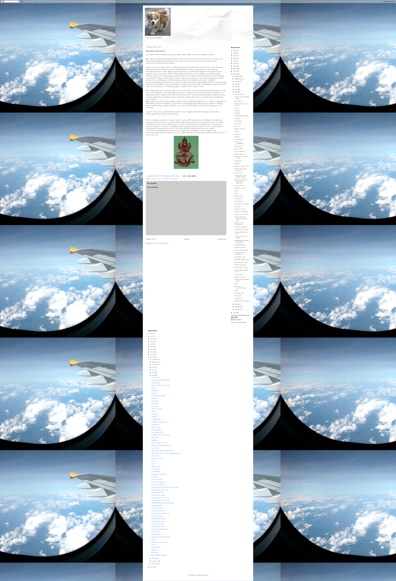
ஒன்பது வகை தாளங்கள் (241, 214)
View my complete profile (238, 322)
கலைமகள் (153, 178)
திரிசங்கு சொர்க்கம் (239, 129)
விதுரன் (236, 283)
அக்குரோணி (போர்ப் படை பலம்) (160, 497)
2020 (234, 58)
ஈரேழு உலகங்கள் (238, 196)
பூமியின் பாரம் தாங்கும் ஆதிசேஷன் (240, 169)
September (238, 79)
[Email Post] (183, 176)
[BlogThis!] (189, 176)
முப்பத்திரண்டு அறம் (240, 257)
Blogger (206, 575)
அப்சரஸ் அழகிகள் (239, 151)
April (236, 92)
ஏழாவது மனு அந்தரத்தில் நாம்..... (160, 529)
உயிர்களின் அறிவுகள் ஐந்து (241, 259)
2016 (234, 69)
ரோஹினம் (237, 113)
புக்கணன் (166, 178)
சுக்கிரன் (236, 131)
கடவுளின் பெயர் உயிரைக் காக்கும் (160, 435)
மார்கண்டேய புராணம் (240, 188)
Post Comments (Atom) (161, 243)
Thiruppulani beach (240, 245)
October (237, 76)
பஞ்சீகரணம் (237, 134)
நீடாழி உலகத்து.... (239, 274)
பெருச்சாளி (237, 118)
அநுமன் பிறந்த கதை (240, 154)
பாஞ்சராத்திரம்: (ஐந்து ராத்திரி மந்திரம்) (240, 176)
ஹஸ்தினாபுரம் (238, 298)
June (236, 86)
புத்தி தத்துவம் (238, 101)
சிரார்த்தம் (237, 136)
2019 (234, 61)
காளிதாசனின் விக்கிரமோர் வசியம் (160, 537)
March (237, 304)
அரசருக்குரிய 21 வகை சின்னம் (160, 500)
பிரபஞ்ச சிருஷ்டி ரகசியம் (241, 267)
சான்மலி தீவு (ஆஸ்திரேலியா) (239, 142)
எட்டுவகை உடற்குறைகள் (241, 211)
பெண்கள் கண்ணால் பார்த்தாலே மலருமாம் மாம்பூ (240, 218)
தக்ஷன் (236, 193)
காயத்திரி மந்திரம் (239, 139)
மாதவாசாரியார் (173, 178)
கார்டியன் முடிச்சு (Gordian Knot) (160, 380)
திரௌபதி (237, 126)
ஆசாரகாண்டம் (238, 173)
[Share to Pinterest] (195, 176)
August (237, 81)
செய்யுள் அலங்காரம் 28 (240, 250)
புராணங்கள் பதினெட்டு (240, 227)
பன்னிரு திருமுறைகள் (240, 264)
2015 (234, 71)
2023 (234, 50)
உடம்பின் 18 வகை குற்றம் (241, 229)
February (237, 307)
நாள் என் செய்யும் (239, 94)
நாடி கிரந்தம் (237, 123)
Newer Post (151, 239)
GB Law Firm (237, 319)
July (236, 84)
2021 (234, 55)
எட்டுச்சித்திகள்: (238, 201)
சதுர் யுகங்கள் (238, 121)
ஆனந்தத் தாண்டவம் (240, 277)
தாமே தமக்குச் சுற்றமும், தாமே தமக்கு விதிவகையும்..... (241, 181)
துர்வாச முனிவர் (238, 148)
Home (186, 239)
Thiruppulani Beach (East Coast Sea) (241, 241)
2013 (234, 312)
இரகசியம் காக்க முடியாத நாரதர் (160, 385)
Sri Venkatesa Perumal (241, 116)
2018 (234, 63)
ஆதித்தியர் (237, 163)
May (236, 89)
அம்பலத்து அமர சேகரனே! (241, 204)
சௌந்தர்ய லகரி (238, 293)
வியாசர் (236, 290)
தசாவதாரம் (237, 206)
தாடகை (236, 191)
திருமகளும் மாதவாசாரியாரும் (240, 287)
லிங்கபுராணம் (238, 161)
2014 (234, 74)
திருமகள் (159, 178)
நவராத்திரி (237, 110)
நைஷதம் (236, 108)
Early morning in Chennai (241, 301)
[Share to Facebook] (193, 176)
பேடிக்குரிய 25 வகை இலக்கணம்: (240, 253)
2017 (234, 66)
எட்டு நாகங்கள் (238, 198)
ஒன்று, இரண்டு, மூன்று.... (241, 262)
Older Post (222, 239)
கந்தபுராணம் (237, 295)
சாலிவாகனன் (238, 146)
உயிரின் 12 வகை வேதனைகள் (238, 223)
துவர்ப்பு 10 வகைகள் (240, 209)
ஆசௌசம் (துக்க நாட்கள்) (241, 166)
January (237, 309)
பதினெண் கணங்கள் (240, 247)
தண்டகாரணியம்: (239, 185)
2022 (234, 53)
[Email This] (187, 176)
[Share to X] (191, 176)
